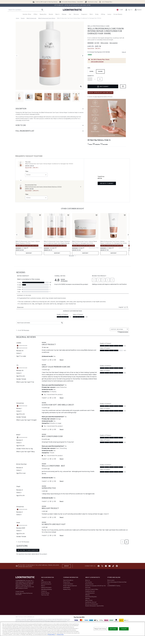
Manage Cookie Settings (100, 628)
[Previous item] (17, 234)
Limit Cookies (113, 628)
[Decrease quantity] (90, 79)
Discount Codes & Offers (91, 589)
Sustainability (66, 587)
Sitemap (87, 598)
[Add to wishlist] (123, 86)
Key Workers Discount (90, 602)
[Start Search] (42, 9)
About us (87, 580)
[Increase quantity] (100, 79)
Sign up (66, 566)
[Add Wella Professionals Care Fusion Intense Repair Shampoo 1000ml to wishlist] (40, 215)
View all (124, 52)
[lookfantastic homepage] (72, 10)
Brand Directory (89, 584)
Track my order (45, 595)
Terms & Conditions (68, 580)
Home (17, 18)
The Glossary (88, 582)
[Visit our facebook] (98, 566)
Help (42, 580)
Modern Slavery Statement (70, 585)
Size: (89, 68)
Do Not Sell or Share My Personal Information (24, 594)
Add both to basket (107, 183)
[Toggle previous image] (17, 55)
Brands (23, 18)
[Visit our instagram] (106, 566)
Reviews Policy (67, 589)
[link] (128, 9)
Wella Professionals (31, 18)
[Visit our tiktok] (113, 566)
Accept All (123, 628)
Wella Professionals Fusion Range (46, 18)
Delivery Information (46, 587)
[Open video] (29, 97)
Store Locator (111, 580)
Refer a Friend (88, 600)
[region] (72, 629)
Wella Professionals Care (98, 26)
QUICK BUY (29, 253)
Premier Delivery (45, 593)
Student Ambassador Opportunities (94, 605)
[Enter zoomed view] (81, 86)
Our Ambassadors (90, 593)
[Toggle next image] (82, 55)
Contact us (44, 591)
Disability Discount (90, 591)
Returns (43, 585)
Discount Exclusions (46, 584)
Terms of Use (60, 634)
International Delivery (46, 589)
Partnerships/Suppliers (91, 596)
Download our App (46, 582)
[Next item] (128, 234)
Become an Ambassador (91, 604)
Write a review (104, 43)
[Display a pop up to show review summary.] (27, 248)
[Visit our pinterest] (117, 566)
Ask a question (114, 43)
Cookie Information (68, 584)
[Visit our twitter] (102, 566)
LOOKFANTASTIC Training (113, 585)
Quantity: (91, 75)
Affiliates (87, 595)
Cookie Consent (20, 591)
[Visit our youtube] (109, 566)
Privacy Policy (66, 582)
